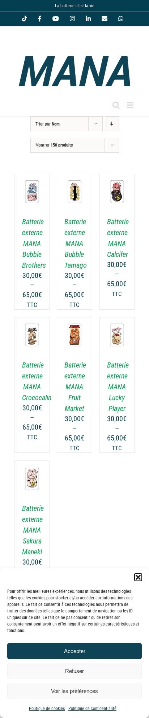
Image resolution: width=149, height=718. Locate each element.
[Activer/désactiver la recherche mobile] (116, 105)
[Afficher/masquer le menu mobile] (131, 105)
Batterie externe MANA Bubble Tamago (75, 243)
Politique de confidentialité (92, 708)
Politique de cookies (47, 708)
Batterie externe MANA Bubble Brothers (34, 243)
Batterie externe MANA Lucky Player (118, 387)
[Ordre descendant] (112, 123)
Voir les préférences (74, 691)
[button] (138, 577)
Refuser (74, 671)
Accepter (74, 651)
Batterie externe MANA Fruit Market (75, 387)
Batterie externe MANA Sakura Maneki (33, 530)
